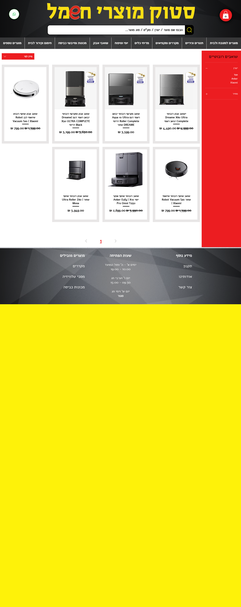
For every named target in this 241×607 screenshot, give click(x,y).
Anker (234, 78)
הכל (236, 74)
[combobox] (18, 56)
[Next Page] (86, 241)
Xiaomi (234, 82)
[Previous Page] (115, 241)
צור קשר (185, 287)
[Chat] (14, 14)
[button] (225, 15)
